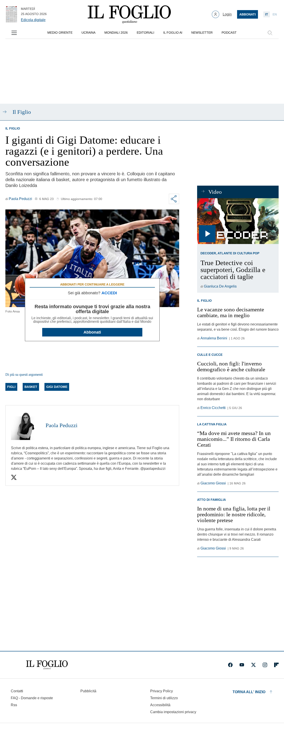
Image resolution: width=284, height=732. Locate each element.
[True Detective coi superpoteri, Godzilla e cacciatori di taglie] (238, 221)
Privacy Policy (161, 691)
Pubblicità (88, 691)
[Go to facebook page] (230, 665)
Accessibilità (160, 705)
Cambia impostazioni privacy (173, 712)
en (275, 14)
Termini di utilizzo (164, 698)
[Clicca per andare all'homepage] (46, 664)
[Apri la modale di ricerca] (269, 32)
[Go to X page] (253, 665)
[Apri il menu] (14, 32)
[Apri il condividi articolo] (174, 199)
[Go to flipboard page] (276, 665)
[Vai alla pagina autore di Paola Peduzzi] (25, 425)
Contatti (17, 691)
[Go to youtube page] (242, 665)
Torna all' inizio (249, 692)
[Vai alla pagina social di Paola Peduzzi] (14, 477)
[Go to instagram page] (265, 665)
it (266, 14)
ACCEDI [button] (109, 293)
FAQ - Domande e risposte (32, 698)
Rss (14, 705)
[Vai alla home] (129, 14)
